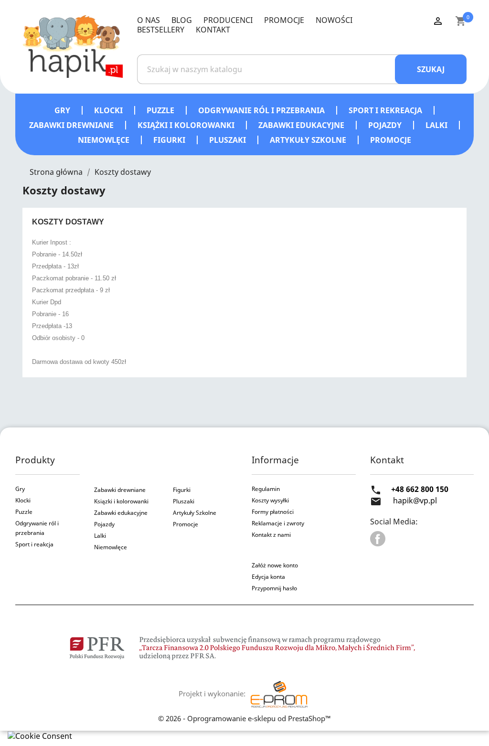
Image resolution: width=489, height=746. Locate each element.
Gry (63, 110)
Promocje (284, 20)
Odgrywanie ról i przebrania (262, 110)
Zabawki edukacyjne (302, 125)
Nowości (334, 20)
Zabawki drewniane (72, 125)
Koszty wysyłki (270, 500)
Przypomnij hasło (274, 588)
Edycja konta (268, 577)
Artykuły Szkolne (194, 513)
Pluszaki (228, 140)
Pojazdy (386, 125)
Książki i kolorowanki (187, 125)
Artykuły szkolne (309, 140)
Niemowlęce (104, 140)
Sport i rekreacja (386, 110)
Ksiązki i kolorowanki (121, 501)
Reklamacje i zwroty (278, 523)
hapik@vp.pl (415, 500)
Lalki (437, 125)
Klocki (109, 110)
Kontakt (213, 29)
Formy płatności (273, 512)
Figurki (170, 140)
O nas (148, 20)
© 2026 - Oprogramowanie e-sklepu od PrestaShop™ (244, 718)
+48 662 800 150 (419, 489)
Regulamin (266, 489)
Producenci (228, 20)
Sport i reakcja (34, 544)
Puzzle (161, 110)
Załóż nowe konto (275, 565)
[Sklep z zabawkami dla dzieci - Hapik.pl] (72, 46)
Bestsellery (160, 29)
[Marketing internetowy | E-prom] (278, 693)
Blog (181, 20)
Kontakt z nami (271, 535)
